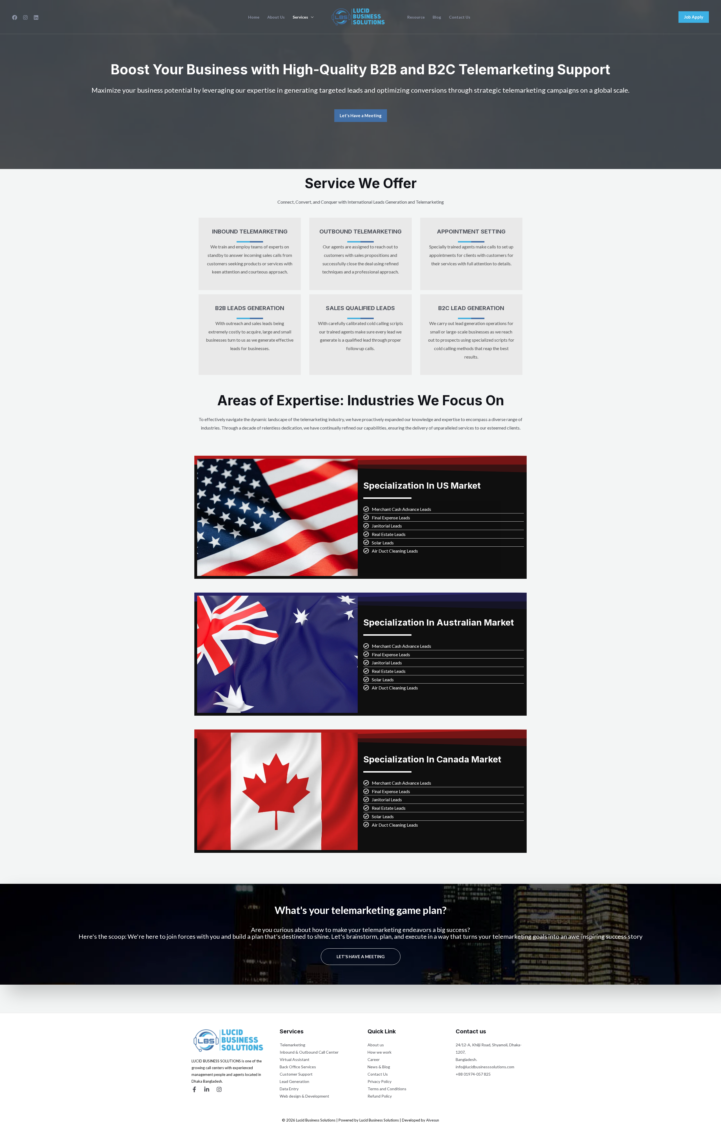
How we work (379, 1052)
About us (376, 1044)
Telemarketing (292, 1044)
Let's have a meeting (361, 956)
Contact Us (459, 17)
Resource (416, 17)
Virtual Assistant (295, 1059)
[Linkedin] (36, 17)
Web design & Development (304, 1096)
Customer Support (296, 1074)
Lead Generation (294, 1081)
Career (374, 1059)
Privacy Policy (379, 1081)
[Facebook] (14, 17)
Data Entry (289, 1088)
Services (300, 17)
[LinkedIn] (207, 1089)
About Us (276, 17)
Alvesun (432, 1120)
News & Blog (379, 1066)
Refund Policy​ (380, 1096)
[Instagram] (25, 17)
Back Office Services (298, 1066)
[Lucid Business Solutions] (358, 16)
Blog (437, 17)
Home (253, 17)
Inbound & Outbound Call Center (309, 1052)
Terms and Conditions (387, 1088)
